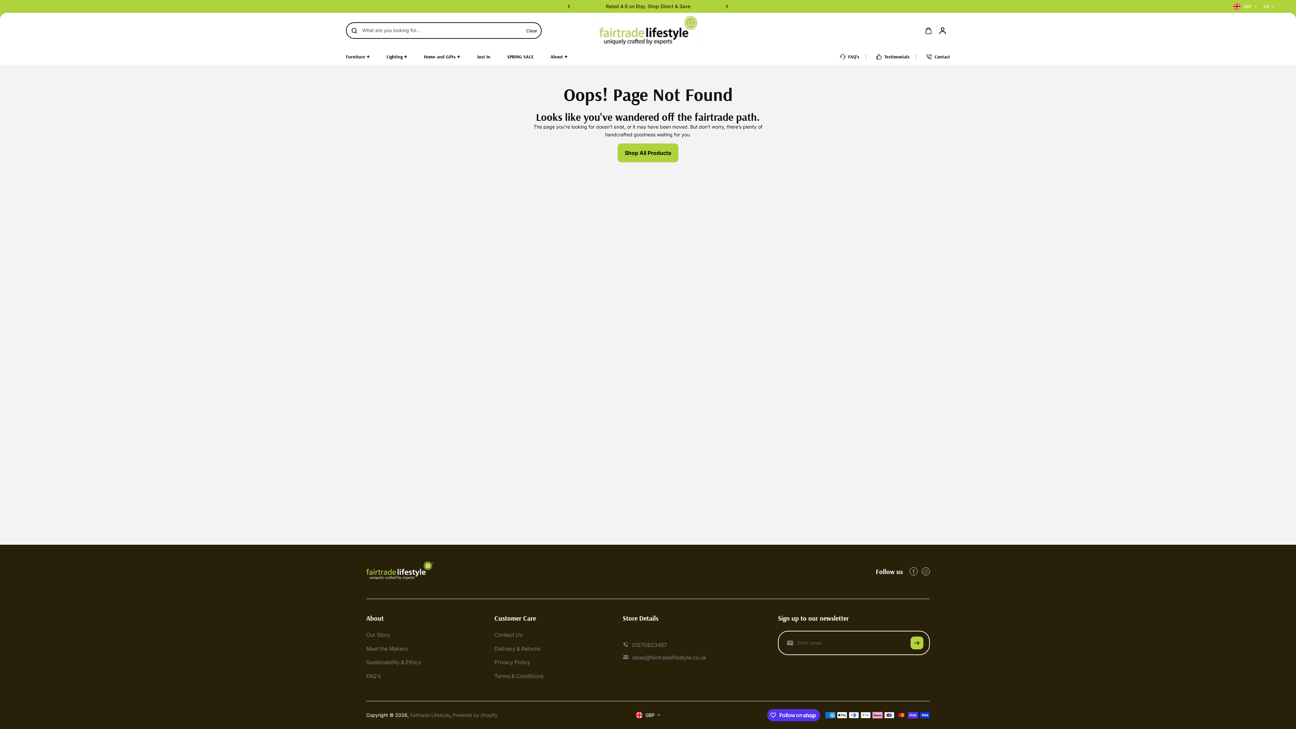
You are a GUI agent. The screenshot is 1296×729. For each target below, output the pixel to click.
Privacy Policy (512, 662)
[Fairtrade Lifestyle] (648, 30)
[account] (942, 30)
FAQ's (373, 676)
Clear (531, 30)
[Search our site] (354, 30)
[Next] (726, 6)
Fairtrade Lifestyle (430, 715)
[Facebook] (914, 571)
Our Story (378, 634)
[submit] (917, 643)
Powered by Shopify (475, 715)
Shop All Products (648, 153)
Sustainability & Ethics (393, 662)
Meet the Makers (387, 648)
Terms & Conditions (518, 676)
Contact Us (508, 634)
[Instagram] (926, 571)
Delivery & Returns (517, 648)
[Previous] (569, 6)
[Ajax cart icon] (928, 30)
